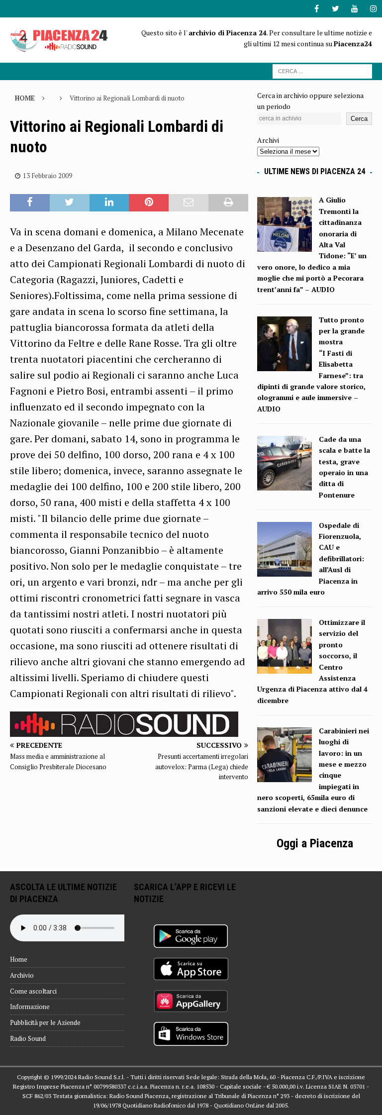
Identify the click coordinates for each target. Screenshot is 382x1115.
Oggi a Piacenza (315, 843)
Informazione (30, 1006)
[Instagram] (373, 8)
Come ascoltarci (33, 991)
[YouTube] (354, 8)
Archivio (22, 975)
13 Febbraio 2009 (47, 175)
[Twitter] (335, 8)
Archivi (268, 140)
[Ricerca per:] (322, 70)
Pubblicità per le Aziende (45, 1022)
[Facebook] (316, 8)
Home (18, 959)
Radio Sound (28, 1038)
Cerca (359, 118)
